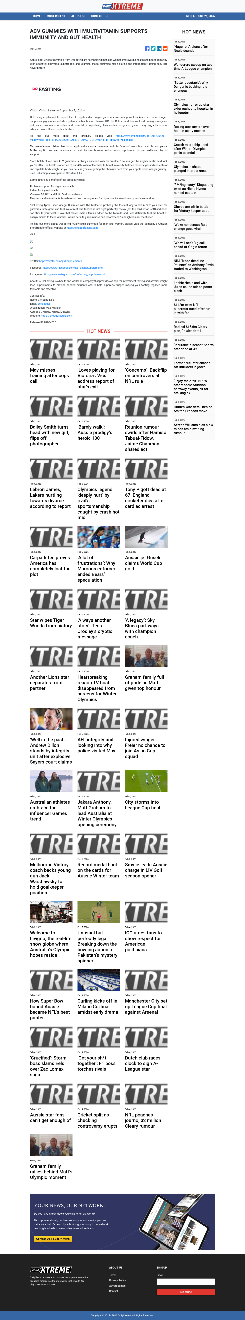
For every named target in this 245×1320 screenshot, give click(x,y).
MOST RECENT (56, 16)
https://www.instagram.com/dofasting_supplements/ (74, 274)
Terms (112, 1275)
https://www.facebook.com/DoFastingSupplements (73, 267)
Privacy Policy (117, 1280)
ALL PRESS (78, 16)
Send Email (44, 303)
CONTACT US (99, 16)
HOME (37, 16)
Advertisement (117, 1285)
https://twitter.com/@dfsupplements (60, 261)
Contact (113, 1291)
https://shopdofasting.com (82, 227)
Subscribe (186, 1292)
